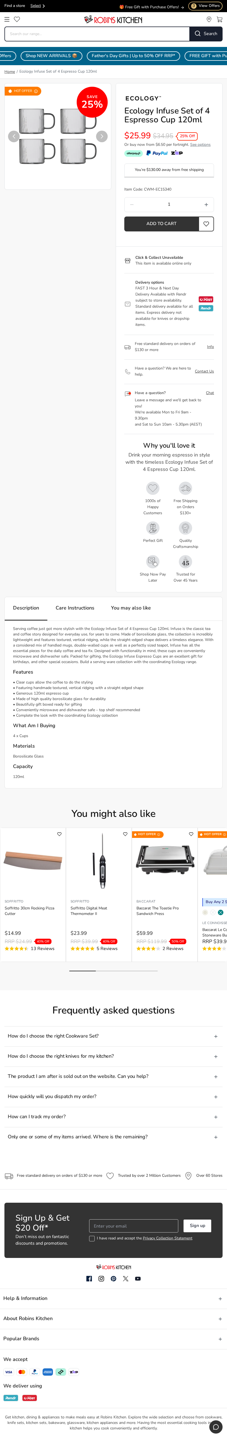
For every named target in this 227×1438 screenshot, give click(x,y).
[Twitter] (125, 1278)
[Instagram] (101, 1279)
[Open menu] (6, 19)
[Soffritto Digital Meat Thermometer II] (98, 861)
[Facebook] (89, 1279)
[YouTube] (138, 1278)
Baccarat (146, 901)
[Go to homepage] (113, 19)
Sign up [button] (197, 1226)
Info (210, 347)
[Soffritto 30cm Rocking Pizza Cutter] (33, 861)
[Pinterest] (113, 1278)
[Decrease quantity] (143, 204)
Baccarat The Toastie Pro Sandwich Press (157, 911)
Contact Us (204, 372)
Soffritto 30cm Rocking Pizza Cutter (29, 911)
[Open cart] (219, 19)
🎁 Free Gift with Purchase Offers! (149, 7)
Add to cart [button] (161, 224)
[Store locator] (209, 19)
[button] (14, 136)
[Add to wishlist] (59, 834)
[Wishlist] (17, 19)
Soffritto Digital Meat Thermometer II (89, 911)
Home (9, 72)
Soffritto (14, 901)
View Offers (206, 6)
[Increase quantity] (195, 205)
